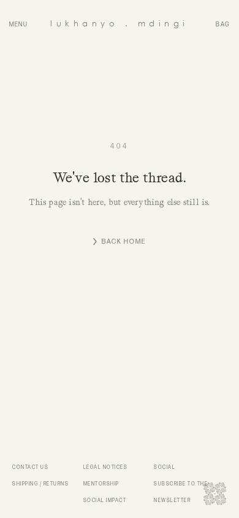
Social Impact (105, 500)
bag (223, 24)
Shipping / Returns (40, 484)
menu (18, 24)
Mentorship (101, 484)
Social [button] (164, 467)
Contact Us (30, 467)
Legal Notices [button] (105, 467)
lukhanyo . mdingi (119, 23)
